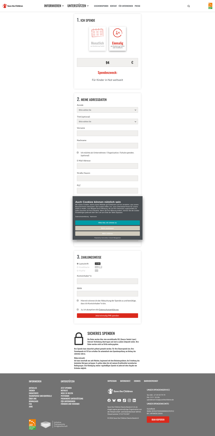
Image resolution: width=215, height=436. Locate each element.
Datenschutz (125, 381)
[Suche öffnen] (189, 6)
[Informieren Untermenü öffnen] (63, 6)
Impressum (112, 381)
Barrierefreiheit (151, 381)
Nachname (81, 140)
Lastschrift (84, 263)
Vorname (81, 128)
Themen (32, 390)
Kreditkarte (84, 267)
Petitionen (65, 396)
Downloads (33, 401)
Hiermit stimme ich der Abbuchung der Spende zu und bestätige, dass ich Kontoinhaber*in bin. (108, 302)
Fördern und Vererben (70, 404)
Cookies (137, 381)
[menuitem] (101, 6)
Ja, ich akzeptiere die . (100, 309)
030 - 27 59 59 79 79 (157, 395)
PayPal (82, 270)
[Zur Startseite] (13, 5)
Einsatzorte (33, 393)
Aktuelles (33, 388)
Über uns (32, 398)
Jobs (31, 406)
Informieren (35, 381)
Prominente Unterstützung (72, 398)
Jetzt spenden (66, 388)
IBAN (79, 288)
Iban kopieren (158, 419)
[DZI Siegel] (210, 6)
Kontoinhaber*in (84, 276)
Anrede (80, 105)
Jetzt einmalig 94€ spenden (107, 315)
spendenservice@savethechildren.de (160, 400)
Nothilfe (64, 390)
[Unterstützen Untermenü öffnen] (88, 6)
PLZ (78, 185)
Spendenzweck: (107, 72)
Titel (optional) (83, 116)
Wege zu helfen (67, 393)
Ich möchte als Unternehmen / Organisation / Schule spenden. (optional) (107, 154)
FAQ (30, 404)
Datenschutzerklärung (108, 309)
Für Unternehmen (68, 401)
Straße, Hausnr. (83, 173)
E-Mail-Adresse (83, 160)
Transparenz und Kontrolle (40, 396)
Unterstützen (67, 381)
